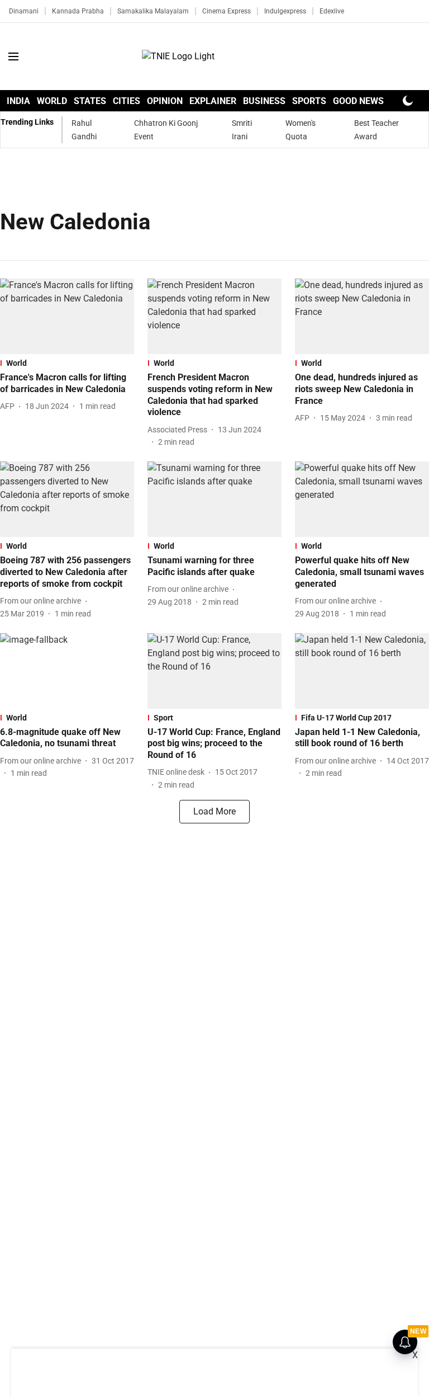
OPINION (165, 101)
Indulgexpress (285, 11)
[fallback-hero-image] (67, 316)
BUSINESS (264, 101)
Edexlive (332, 11)
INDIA (18, 101)
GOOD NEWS (358, 101)
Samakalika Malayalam (153, 11)
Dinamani (24, 11)
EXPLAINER (212, 101)
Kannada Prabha (78, 11)
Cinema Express (226, 11)
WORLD (52, 101)
